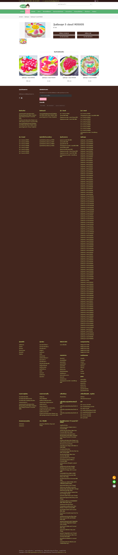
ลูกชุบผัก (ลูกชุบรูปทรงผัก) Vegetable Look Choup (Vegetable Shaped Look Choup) (69, 523)
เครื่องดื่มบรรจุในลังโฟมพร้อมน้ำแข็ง (68, 402)
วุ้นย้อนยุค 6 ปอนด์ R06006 (87, 316)
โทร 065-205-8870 (88, 37)
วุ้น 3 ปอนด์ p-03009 (24, 153)
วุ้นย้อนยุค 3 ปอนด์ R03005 (87, 271)
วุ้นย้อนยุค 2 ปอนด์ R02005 (87, 243)
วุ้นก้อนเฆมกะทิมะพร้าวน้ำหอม (66, 504)
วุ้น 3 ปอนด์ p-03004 (24, 142)
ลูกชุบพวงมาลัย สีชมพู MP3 (66, 149)
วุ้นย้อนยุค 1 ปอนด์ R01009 (87, 155)
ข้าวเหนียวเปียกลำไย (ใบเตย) (25, 398)
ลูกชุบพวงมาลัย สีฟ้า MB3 (66, 140)
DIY (82, 402)
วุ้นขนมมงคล (22, 350)
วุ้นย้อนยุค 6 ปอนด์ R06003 (87, 338)
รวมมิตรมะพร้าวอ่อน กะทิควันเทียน (47, 408)
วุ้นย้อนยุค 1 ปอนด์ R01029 (87, 192)
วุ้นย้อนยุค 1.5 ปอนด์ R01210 (87, 213)
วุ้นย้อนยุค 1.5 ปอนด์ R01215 (87, 222)
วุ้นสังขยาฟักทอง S (44, 358)
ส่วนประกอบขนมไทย (24, 421)
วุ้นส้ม (41, 354)
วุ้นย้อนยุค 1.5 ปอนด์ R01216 (87, 224)
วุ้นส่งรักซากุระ (63, 379)
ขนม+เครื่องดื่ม (63, 344)
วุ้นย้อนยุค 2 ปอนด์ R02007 (87, 247)
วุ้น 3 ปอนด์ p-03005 (24, 143)
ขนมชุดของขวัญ (85, 342)
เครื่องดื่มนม (63, 394)
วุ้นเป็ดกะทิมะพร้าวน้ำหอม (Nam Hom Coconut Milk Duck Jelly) (68, 431)
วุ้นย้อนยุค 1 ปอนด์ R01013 (28, 78)
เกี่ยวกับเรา (21, 550)
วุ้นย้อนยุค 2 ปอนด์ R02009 (87, 250)
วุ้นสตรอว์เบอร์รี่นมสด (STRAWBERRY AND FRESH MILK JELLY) (68, 501)
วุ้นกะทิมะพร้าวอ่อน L (44, 346)
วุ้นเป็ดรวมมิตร (43, 367)
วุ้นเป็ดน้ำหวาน (43, 369)
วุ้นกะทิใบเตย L (43, 348)
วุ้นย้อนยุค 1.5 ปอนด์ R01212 (87, 217)
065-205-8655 (28, 1)
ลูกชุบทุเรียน (63, 362)
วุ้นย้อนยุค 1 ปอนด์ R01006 (87, 149)
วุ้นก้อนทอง (42, 374)
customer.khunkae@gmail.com (51, 1)
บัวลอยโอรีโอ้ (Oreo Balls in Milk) (68, 473)
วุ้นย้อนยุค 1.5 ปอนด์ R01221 (87, 233)
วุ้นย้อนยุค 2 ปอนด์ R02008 (87, 248)
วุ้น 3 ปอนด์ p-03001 (24, 140)
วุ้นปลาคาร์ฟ (42, 356)
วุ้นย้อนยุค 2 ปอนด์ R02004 (87, 241)
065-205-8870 (36, 1)
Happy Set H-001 (85, 346)
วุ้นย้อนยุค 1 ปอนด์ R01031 (87, 329)
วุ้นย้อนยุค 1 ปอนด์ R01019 (87, 173)
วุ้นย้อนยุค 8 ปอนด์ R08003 (87, 322)
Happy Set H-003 (85, 350)
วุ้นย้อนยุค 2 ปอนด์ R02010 (87, 252)
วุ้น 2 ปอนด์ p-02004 (85, 121)
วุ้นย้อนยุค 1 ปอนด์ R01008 (69, 78)
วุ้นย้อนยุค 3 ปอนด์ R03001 (87, 263)
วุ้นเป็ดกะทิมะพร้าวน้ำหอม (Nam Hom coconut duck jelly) (68, 535)
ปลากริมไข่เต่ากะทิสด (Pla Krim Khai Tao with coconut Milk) (69, 451)
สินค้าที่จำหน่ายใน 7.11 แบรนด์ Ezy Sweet (69, 421)
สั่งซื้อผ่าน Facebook (64, 33)
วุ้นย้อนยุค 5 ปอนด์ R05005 (87, 290)
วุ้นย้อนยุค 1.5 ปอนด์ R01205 (87, 203)
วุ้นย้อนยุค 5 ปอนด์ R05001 (87, 282)
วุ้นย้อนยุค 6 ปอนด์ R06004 (87, 312)
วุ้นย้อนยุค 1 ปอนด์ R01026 (87, 187)
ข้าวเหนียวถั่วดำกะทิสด (65, 449)
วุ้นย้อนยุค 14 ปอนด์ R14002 (87, 325)
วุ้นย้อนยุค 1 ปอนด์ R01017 (87, 170)
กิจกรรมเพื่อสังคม (78, 11)
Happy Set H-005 (85, 344)
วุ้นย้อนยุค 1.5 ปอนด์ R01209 (87, 211)
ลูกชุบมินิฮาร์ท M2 (64, 143)
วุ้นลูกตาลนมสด (43, 404)
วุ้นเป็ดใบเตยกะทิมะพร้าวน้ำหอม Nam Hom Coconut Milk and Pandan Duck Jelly (68, 518)
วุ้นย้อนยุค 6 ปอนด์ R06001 (87, 308)
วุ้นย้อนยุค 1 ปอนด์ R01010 (87, 157)
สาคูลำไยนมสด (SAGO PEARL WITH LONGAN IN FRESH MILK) (68, 482)
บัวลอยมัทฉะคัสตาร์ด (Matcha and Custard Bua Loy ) (68, 542)
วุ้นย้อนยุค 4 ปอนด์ (85, 280)
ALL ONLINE (43, 421)
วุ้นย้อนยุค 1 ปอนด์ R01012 (87, 160)
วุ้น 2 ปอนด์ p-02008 (85, 128)
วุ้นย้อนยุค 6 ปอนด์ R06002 (87, 310)
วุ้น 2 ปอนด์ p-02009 (85, 130)
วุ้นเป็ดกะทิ (42, 352)
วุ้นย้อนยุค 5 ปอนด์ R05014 (87, 307)
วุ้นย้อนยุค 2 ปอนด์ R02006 (87, 245)
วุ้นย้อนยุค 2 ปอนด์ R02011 (87, 254)
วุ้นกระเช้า (42, 373)
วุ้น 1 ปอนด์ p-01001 (64, 113)
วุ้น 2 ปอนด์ (84, 111)
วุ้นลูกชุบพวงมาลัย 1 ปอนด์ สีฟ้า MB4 (68, 119)
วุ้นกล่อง (42, 342)
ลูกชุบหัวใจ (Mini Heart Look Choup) (69, 495)
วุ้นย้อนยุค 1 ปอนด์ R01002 (87, 142)
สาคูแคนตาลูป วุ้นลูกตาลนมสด (46, 402)
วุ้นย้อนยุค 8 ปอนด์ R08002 (87, 320)
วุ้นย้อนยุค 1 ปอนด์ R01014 (87, 164)
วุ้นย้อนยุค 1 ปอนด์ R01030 (87, 194)
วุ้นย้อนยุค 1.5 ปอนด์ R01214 (87, 220)
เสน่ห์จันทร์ (83, 364)
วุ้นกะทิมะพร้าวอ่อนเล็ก (45, 363)
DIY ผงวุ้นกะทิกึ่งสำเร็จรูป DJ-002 (88, 410)
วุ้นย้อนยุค (27, 16)
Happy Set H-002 (85, 348)
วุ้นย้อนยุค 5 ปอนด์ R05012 (87, 303)
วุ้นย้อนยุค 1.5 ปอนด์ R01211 (87, 215)
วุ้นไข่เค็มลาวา (63, 373)
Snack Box (63, 342)
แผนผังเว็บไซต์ (62, 550)
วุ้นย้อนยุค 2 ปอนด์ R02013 (87, 258)
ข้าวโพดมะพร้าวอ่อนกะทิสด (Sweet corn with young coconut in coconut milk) (28, 120)
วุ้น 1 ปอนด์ (63, 111)
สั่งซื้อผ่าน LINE (88, 33)
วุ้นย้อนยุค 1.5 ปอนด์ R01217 (87, 226)
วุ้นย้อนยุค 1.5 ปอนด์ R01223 (87, 335)
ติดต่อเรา (94, 11)
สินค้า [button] (27, 11)
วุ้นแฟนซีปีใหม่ (63, 360)
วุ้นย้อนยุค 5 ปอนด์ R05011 (87, 301)
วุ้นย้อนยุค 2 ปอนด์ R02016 (87, 337)
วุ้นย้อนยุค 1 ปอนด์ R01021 (87, 177)
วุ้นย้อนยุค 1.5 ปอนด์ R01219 (87, 230)
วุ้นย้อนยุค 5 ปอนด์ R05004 (87, 288)
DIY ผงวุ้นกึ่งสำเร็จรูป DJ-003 (87, 406)
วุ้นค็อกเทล (21, 344)
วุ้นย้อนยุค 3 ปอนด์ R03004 (87, 269)
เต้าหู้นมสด (42, 397)
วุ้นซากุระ (21, 348)
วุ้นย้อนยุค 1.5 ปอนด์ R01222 (87, 333)
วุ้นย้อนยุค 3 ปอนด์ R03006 (90, 78)
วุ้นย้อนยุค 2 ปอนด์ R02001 (87, 235)
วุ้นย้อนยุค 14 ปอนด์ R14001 (87, 323)
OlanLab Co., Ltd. (62, 552)
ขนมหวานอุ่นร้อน (23, 394)
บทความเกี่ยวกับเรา (29, 550)
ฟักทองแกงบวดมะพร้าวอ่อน (66, 444)
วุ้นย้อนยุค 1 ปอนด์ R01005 (87, 147)
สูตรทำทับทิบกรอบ (39, 550)
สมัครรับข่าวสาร (43, 99)
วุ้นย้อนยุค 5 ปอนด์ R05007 (87, 293)
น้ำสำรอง (82, 397)
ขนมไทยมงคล (84, 355)
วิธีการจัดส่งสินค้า (50, 105)
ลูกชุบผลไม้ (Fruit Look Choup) (67, 458)
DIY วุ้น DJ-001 (84, 418)
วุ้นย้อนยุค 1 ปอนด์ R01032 (87, 331)
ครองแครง (21, 426)
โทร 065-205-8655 (64, 37)
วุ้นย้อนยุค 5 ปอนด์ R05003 (87, 286)
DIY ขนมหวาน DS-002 (86, 414)
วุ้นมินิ (41, 371)
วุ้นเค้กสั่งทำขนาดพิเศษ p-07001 (47, 140)
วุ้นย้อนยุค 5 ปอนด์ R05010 (87, 299)
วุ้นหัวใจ (21, 346)
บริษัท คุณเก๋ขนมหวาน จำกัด (35, 552)
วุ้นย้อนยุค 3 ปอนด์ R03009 (87, 278)
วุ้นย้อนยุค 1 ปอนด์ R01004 (87, 145)
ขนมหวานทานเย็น (44, 394)
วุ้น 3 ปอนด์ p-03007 (24, 147)
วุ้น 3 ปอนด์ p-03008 (24, 151)
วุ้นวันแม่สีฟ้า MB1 (64, 115)
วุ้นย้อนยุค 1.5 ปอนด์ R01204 (87, 202)
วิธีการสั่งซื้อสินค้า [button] (47, 11)
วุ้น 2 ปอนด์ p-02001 (85, 113)
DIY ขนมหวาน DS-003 (86, 416)
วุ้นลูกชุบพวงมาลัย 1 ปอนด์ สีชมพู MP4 (69, 117)
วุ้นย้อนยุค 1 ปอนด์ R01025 (87, 185)
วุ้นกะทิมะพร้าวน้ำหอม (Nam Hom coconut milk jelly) (67, 455)
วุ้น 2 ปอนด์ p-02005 (85, 123)
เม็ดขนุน (82, 367)
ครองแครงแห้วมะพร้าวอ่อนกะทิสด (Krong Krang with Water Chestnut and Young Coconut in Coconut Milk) (27, 116)
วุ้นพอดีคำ (21, 342)
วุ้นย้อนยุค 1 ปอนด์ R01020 (87, 175)
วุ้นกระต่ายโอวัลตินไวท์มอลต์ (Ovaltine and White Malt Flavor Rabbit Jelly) (27, 124)
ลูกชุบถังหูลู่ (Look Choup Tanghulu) (27, 127)
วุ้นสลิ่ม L (42, 350)
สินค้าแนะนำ (43, 111)
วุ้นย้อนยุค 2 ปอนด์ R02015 (87, 262)
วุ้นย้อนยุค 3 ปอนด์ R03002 (87, 265)
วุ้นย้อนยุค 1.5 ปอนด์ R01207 (87, 207)
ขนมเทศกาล (63, 355)
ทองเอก (82, 362)
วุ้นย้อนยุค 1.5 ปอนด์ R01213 (87, 218)
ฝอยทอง (82, 366)
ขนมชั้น (82, 371)
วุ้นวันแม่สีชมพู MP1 (64, 147)
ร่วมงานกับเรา (69, 11)
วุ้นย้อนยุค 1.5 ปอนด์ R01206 (87, 205)
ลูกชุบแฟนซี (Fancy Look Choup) (68, 485)
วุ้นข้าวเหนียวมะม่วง (64, 375)
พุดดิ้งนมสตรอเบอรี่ (44, 412)
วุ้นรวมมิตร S (43, 360)
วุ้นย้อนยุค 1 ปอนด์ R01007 (87, 151)
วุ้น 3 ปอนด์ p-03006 (24, 145)
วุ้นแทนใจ (62, 377)
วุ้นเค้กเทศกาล (64, 137)
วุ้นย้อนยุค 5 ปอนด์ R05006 (87, 292)
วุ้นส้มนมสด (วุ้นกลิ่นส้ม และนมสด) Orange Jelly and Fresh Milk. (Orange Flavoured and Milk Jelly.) (69, 489)
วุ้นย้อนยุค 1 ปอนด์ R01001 (87, 140)
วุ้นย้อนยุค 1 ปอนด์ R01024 (87, 183)
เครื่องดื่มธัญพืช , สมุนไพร (88, 394)
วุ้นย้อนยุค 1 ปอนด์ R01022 (87, 179)
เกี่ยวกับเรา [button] (87, 11)
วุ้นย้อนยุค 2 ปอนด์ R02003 (87, 239)
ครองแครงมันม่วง (23, 402)
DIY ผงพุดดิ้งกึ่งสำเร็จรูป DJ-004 (88, 412)
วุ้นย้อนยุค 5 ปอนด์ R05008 (87, 295)
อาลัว (82, 369)
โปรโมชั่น (33, 11)
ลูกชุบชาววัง (62, 369)
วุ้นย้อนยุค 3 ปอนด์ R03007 (87, 275)
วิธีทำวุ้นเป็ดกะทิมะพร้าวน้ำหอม (51, 550)
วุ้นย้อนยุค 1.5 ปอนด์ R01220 (87, 232)
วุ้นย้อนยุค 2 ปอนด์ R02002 (87, 237)
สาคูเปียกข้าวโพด (64, 425)
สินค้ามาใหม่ (22, 111)
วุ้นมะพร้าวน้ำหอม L (44, 344)
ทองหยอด (83, 360)
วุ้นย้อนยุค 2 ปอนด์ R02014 (48, 78)
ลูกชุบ (82, 376)
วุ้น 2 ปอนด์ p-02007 (85, 126)
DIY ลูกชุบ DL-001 (85, 408)
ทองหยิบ (82, 358)
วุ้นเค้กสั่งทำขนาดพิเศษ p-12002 (47, 145)
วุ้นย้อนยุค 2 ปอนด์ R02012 (87, 256)
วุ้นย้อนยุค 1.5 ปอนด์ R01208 (87, 209)
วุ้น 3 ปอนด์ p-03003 (24, 149)
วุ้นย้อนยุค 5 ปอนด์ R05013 (87, 305)
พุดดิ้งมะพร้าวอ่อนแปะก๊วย (45, 410)
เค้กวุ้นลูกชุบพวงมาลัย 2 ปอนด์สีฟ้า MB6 (90, 115)
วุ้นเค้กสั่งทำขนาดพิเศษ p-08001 (47, 143)
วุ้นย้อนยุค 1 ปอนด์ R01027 (87, 188)
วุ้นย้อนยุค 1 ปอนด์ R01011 (87, 159)
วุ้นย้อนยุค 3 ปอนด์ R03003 (87, 267)
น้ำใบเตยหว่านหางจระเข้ (86, 398)
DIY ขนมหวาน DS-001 (86, 404)
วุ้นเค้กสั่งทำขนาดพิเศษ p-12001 (47, 142)
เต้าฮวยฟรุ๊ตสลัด (43, 398)
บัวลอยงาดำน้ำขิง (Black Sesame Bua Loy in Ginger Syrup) (69, 493)
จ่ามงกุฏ (82, 373)
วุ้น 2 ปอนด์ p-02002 (85, 117)
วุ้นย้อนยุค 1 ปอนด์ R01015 (87, 166)
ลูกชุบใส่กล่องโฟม (64, 371)
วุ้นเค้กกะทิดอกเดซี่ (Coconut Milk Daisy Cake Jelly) (68, 475)
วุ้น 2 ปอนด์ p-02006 (85, 125)
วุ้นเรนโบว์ (42, 376)
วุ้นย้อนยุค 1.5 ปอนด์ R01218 (87, 228)
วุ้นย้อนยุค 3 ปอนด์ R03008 (87, 277)
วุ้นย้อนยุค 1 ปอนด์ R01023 (87, 181)
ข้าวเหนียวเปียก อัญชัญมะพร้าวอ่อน (27, 400)
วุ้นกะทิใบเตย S (43, 361)
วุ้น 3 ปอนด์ (22, 137)
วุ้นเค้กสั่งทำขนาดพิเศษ (46, 137)
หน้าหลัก (22, 11)
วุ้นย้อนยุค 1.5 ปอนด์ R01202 (87, 198)
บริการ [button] (39, 11)
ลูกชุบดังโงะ (62, 366)
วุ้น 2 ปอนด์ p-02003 (85, 119)
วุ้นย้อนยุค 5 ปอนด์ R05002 (87, 284)
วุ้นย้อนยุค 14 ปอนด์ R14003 (87, 327)
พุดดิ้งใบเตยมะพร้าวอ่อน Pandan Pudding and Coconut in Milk (67, 467)
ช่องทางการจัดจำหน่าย (58, 11)
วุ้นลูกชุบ (21, 354)
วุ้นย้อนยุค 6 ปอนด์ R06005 (87, 314)
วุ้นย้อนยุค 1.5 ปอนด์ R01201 (87, 196)
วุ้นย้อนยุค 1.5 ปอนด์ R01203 (87, 200)
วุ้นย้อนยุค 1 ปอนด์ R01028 (87, 190)
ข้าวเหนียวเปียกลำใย (23, 397)
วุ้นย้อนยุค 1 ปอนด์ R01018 (87, 172)
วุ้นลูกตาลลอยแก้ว (44, 406)
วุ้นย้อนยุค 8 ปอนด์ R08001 (87, 318)
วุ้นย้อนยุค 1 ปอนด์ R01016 (87, 168)
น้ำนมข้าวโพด (63, 397)
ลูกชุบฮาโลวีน (63, 364)
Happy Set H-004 (85, 352)
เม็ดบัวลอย (21, 424)
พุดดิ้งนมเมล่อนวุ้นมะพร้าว (45, 400)
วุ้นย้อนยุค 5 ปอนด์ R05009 (87, 297)
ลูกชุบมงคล (62, 367)
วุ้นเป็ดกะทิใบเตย (43, 365)
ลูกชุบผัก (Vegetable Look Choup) (68, 533)
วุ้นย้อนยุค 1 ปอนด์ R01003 (87, 143)
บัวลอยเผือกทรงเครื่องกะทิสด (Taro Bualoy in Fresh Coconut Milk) (68, 506)
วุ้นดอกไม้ (21, 352)
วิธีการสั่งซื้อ (42, 105)
